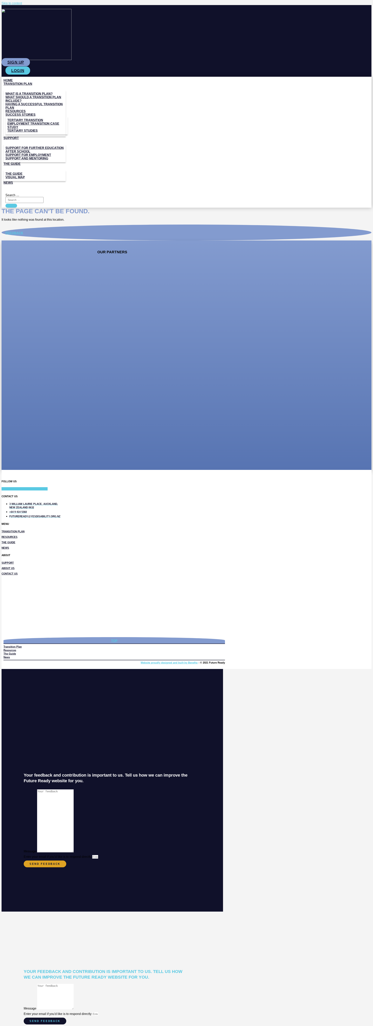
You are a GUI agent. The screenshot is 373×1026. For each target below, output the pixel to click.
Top (114, 640)
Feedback (14, 233)
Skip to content (12, 3)
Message (30, 851)
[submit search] (11, 206)
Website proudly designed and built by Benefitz (169, 662)
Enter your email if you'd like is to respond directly (58, 856)
